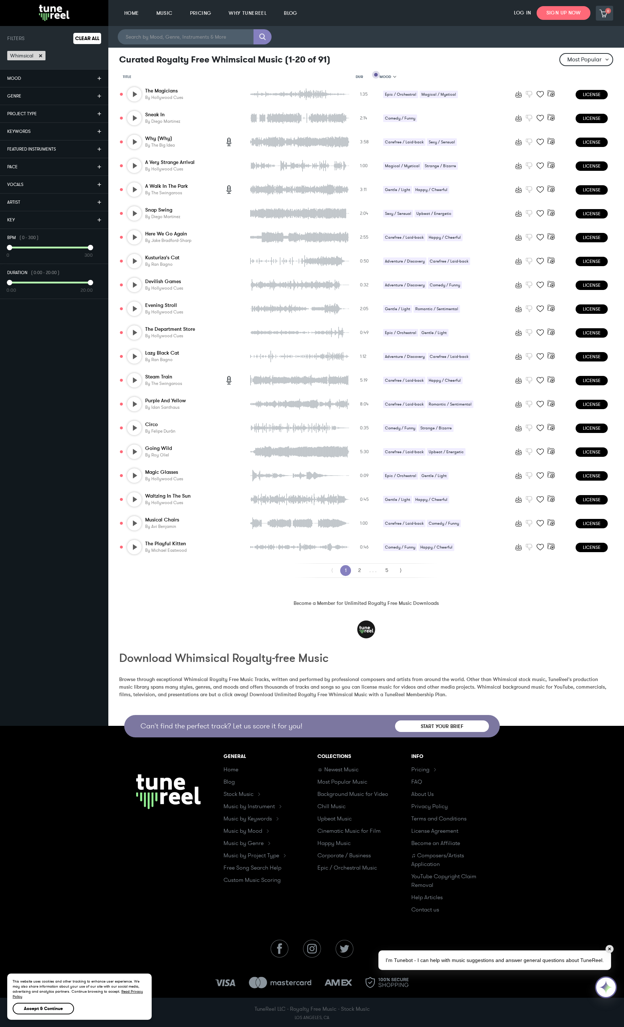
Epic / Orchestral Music (347, 868)
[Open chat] (606, 987)
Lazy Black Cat (162, 353)
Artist (13, 202)
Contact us (425, 910)
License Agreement (434, 831)
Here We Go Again (166, 233)
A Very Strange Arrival (170, 162)
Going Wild (158, 448)
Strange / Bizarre (440, 166)
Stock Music (239, 794)
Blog (229, 782)
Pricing (420, 770)
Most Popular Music (342, 782)
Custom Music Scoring (252, 880)
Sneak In (155, 114)
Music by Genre (244, 843)
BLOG (291, 13)
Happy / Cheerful (431, 189)
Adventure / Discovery (405, 261)
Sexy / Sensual (442, 142)
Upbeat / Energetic (433, 213)
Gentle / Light (397, 189)
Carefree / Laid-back (404, 142)
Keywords (19, 131)
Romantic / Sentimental (436, 309)
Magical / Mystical (438, 94)
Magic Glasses (161, 472)
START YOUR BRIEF (442, 726)
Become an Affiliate (435, 843)
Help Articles (427, 897)
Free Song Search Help (252, 868)
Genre (14, 96)
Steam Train (158, 376)
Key (11, 220)
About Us (422, 794)
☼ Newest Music (338, 770)
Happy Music (334, 843)
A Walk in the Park (166, 186)
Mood (14, 78)
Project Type (22, 114)
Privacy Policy (429, 806)
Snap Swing (158, 210)
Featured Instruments (31, 149)
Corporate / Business (344, 855)
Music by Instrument (249, 806)
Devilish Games (163, 281)
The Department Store (170, 329)
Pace (12, 167)
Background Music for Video (352, 794)
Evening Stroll (161, 305)
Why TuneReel (247, 13)
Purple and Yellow (165, 400)
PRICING (201, 13)
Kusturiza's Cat (162, 257)
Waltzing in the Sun (168, 496)
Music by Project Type (251, 855)
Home (231, 770)
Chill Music (331, 806)
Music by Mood (243, 831)
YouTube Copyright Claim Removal (443, 880)
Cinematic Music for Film (349, 831)
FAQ (416, 782)
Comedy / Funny (400, 118)
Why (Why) (158, 138)
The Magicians (161, 90)
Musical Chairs (162, 519)
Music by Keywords (248, 819)
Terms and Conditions (439, 819)
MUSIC (164, 13)
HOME (131, 13)
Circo (151, 424)
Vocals (15, 184)
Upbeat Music (334, 819)
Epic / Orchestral (400, 94)
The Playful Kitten (165, 543)
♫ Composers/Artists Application (437, 860)
